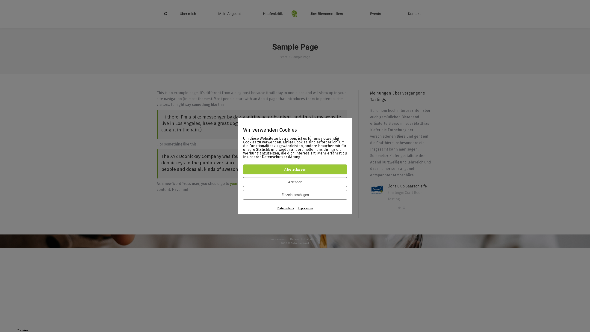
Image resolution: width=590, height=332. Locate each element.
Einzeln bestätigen (295, 195)
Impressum (305, 208)
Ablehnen (295, 182)
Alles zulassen (295, 169)
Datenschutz (285, 208)
